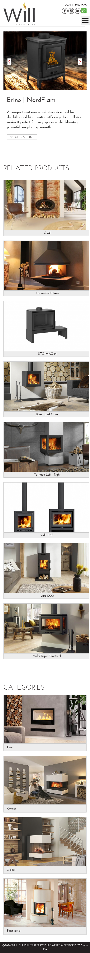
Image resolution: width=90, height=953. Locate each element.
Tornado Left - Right (47, 474)
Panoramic (13, 931)
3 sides (11, 870)
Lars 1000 (47, 596)
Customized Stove (47, 293)
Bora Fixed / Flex (47, 414)
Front (10, 747)
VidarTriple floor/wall (47, 656)
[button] (45, 60)
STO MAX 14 (47, 354)
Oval (47, 233)
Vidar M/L (47, 535)
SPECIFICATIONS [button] (22, 137)
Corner (11, 808)
